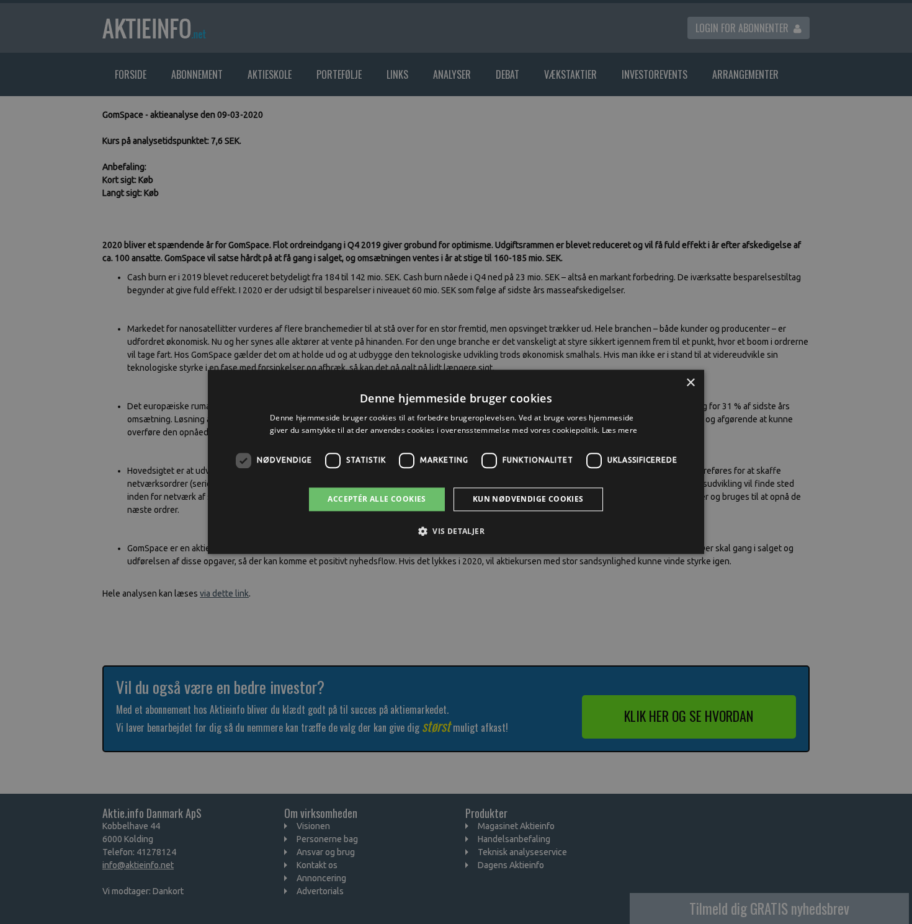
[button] (456, 531)
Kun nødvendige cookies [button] (528, 499)
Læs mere (619, 430)
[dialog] (456, 462)
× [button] (690, 383)
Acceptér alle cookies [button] (377, 499)
